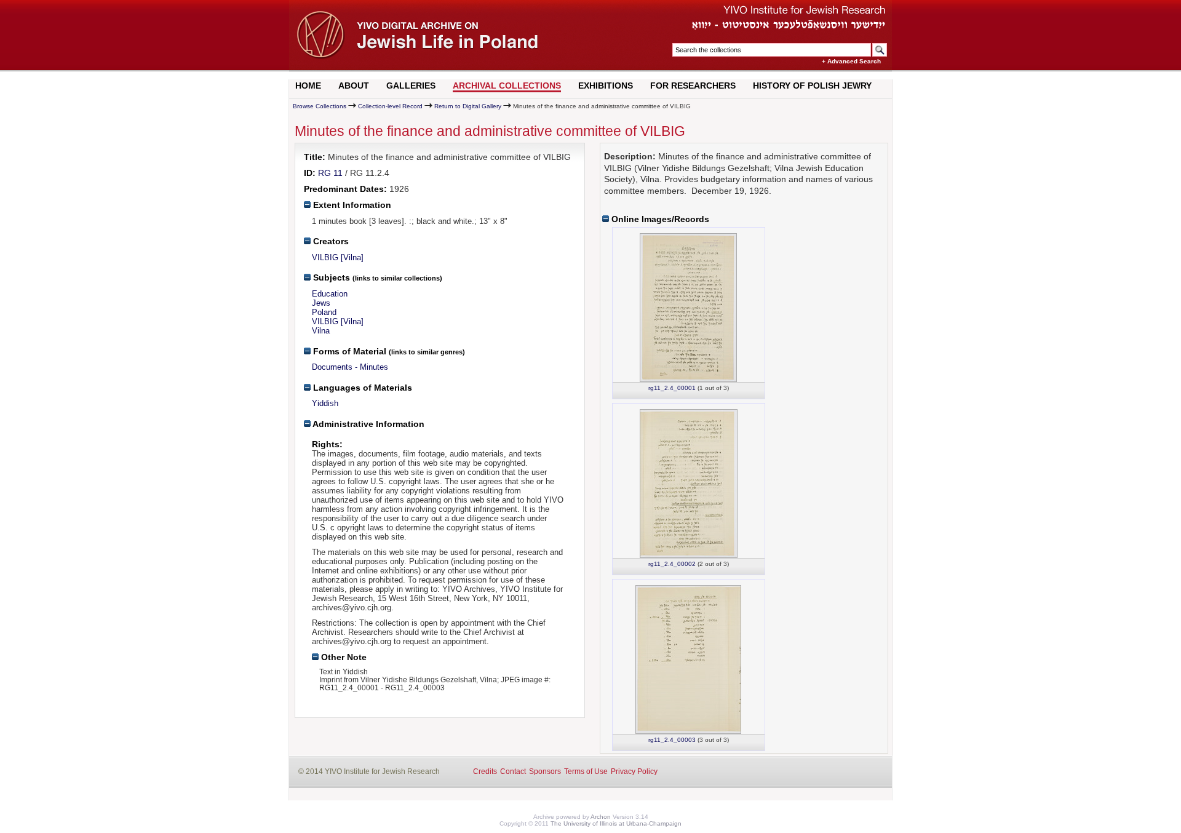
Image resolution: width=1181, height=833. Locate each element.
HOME (308, 85)
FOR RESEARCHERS (693, 85)
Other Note (343, 657)
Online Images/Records (659, 219)
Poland (324, 312)
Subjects (330, 277)
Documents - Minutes (350, 367)
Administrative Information (367, 424)
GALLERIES (410, 85)
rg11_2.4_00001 (672, 388)
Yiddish (325, 403)
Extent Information (351, 205)
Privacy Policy (634, 771)
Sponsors (545, 771)
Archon (600, 816)
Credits (485, 771)
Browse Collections (319, 106)
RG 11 (330, 173)
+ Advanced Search (851, 61)
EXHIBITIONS (605, 85)
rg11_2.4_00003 (672, 739)
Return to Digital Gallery (467, 106)
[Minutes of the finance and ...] (688, 307)
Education (330, 293)
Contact (513, 771)
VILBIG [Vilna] (338, 257)
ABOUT (353, 85)
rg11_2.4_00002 (672, 563)
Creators (330, 241)
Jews (321, 303)
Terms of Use (586, 771)
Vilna (321, 330)
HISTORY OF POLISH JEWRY (812, 85)
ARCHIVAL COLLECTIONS (507, 85)
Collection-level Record (390, 106)
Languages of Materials (361, 388)
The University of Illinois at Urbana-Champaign (616, 823)
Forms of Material (348, 351)
